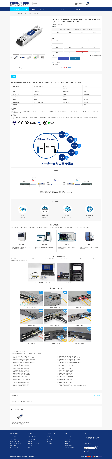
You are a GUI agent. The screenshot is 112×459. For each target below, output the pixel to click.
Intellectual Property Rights (70, 447)
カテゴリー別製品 (31, 439)
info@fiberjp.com (89, 443)
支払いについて (68, 437)
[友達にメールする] (21, 68)
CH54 (82, 52)
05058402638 (87, 441)
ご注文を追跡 (49, 437)
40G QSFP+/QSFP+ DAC (15, 441)
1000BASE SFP (13, 439)
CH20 (94, 47)
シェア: (12, 67)
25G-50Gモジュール (14, 436)
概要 (14, 76)
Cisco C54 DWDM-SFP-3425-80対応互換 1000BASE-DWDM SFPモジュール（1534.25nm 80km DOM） (20, 423)
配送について (67, 441)
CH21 (57, 50)
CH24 (94, 50)
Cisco (57, 40)
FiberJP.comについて (75, 9)
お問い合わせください (96, 55)
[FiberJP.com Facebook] (87, 451)
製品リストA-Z (31, 441)
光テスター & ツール (14, 447)
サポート (53, 9)
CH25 (57, 52)
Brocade (82, 40)
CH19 (82, 47)
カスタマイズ (43, 9)
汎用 (57, 42)
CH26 (70, 52)
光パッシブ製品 (13, 445)
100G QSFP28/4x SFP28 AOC (16, 443)
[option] (16, 57)
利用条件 (67, 443)
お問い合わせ (62, 9)
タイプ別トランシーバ (32, 437)
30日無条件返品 (57, 64)
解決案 (33, 9)
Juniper (69, 40)
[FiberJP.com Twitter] (85, 451)
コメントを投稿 (29, 401)
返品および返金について (51, 439)
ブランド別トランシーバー (33, 436)
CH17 (57, 47)
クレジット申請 (68, 439)
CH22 (70, 50)
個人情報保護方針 (68, 445)
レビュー (20, 76)
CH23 (82, 50)
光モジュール (30, 445)
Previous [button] (11, 57)
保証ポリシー (49, 441)
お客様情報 (49, 436)
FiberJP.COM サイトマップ (33, 443)
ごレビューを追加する (96, 395)
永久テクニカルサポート (59, 66)
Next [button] (46, 57)
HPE (94, 40)
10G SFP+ (12, 437)
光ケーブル (30, 447)
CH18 (70, 47)
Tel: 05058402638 (88, 9)
